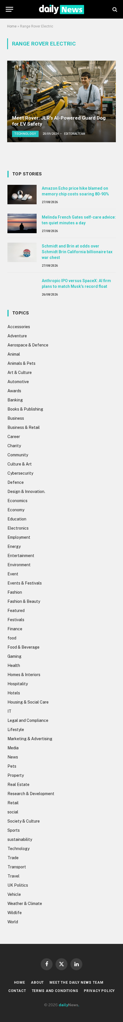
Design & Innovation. (26, 491)
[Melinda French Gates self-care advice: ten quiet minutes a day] (22, 223)
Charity (14, 445)
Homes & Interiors (23, 674)
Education (16, 519)
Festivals (15, 619)
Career (13, 436)
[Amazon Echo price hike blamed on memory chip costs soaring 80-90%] (22, 194)
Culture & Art (19, 464)
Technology (18, 848)
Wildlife (14, 912)
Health (13, 665)
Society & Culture (23, 821)
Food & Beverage (23, 647)
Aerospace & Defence (27, 345)
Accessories (18, 326)
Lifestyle (15, 729)
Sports (13, 830)
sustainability (19, 839)
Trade (13, 857)
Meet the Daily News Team (76, 983)
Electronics (18, 528)
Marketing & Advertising (29, 738)
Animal (13, 354)
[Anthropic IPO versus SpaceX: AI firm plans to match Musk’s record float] (22, 287)
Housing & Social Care (28, 702)
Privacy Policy (99, 991)
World (12, 922)
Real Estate (18, 784)
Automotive (18, 381)
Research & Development (30, 793)
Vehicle (14, 894)
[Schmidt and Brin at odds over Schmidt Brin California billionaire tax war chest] (22, 252)
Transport (16, 867)
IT (9, 711)
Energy (14, 546)
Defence (15, 482)
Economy (15, 510)
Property (15, 775)
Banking (15, 400)
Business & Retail (23, 427)
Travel (13, 876)
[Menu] (9, 9)
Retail (13, 803)
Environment (19, 565)
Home (12, 26)
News (12, 757)
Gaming (14, 656)
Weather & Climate (24, 903)
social (12, 812)
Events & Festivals (24, 583)
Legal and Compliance (27, 720)
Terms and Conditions (55, 991)
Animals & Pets (21, 363)
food (11, 638)
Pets (11, 766)
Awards (14, 391)
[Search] (114, 9)
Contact (17, 991)
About (37, 983)
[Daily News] (61, 9)
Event (12, 574)
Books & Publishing (25, 409)
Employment (18, 537)
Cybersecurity (20, 473)
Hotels (13, 693)
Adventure (17, 336)
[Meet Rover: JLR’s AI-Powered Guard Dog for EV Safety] (61, 101)
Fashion (14, 592)
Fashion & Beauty (23, 601)
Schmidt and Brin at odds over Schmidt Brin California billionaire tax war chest (77, 252)
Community (17, 455)
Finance (14, 629)
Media (13, 748)
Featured (16, 610)
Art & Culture (19, 372)
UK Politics (17, 885)
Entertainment (20, 555)
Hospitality (17, 684)
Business (15, 418)
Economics (17, 500)
